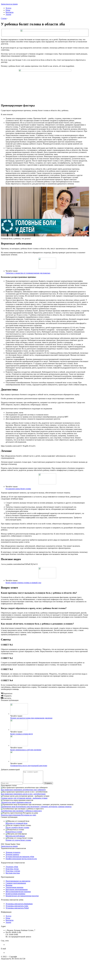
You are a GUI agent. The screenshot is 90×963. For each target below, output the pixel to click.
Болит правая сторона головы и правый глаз (23, 583)
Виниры (9, 885)
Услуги (8, 8)
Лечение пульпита (13, 852)
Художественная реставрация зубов (20, 857)
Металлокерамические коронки (18, 892)
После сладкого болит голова (17, 827)
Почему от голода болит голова (18, 840)
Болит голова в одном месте (21, 734)
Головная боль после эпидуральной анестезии (28, 766)
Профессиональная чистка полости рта (21, 859)
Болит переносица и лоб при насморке (25, 750)
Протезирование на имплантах (18, 881)
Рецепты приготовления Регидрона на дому (18, 815)
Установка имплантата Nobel (17, 908)
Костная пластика (13, 873)
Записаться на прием (9, 4)
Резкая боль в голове (14, 832)
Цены (8, 10)
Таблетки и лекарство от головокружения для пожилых (28, 273)
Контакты (9, 12)
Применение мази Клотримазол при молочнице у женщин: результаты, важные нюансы (36, 807)
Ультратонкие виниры (14, 887)
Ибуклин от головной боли (16, 823)
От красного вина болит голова (18, 489)
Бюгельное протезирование (17, 889)
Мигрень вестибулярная (15, 836)
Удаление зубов (12, 867)
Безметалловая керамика (15, 894)
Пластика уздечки (13, 871)
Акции (8, 14)
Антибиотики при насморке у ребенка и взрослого (21, 811)
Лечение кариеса (12, 854)
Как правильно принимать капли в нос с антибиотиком (23, 794)
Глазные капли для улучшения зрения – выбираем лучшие (24, 798)
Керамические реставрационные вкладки (22, 896)
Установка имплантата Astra (17, 906)
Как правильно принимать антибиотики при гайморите (23, 790)
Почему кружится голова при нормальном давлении (31, 718)
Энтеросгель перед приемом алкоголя (16, 802)
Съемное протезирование (16, 883)
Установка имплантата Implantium (19, 904)
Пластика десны (12, 869)
